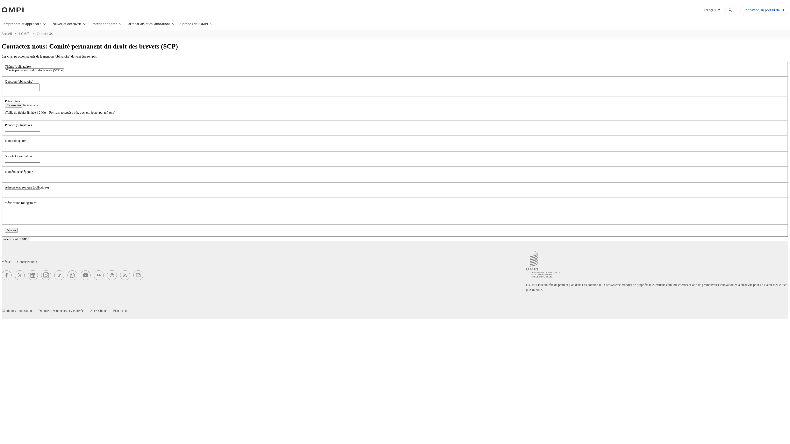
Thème (18, 66)
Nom (16, 140)
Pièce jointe (12, 101)
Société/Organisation (18, 156)
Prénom (18, 125)
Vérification (21, 203)
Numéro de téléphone (19, 171)
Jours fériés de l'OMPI (15, 238)
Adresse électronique (27, 187)
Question (19, 81)
